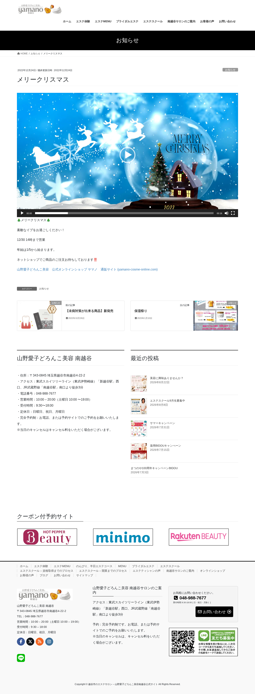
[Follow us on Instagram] (49, 642)
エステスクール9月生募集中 (167, 400)
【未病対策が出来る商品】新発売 (89, 311)
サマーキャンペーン (162, 423)
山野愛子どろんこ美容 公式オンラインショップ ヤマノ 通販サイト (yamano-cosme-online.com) (87, 269)
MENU (122, 566)
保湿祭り (140, 311)
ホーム (24, 566)
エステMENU (62, 566)
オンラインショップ (212, 570)
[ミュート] (227, 213)
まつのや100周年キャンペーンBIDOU (154, 468)
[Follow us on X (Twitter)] (30, 642)
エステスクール (170, 566)
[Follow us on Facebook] (21, 642)
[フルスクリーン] (233, 213)
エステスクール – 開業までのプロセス (103, 570)
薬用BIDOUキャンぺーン (165, 445)
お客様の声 (27, 575)
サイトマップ (84, 575)
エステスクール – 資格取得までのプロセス (46, 570)
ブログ (44, 575)
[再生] (22, 213)
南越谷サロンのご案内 (180, 570)
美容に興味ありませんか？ (166, 378)
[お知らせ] (39, 315)
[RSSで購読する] (40, 642)
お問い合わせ (62, 575)
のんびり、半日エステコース (94, 566)
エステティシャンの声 (147, 570)
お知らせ (230, 69)
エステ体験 (41, 566)
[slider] (124, 213)
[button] (127, 155)
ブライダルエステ (143, 566)
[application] (127, 155)
